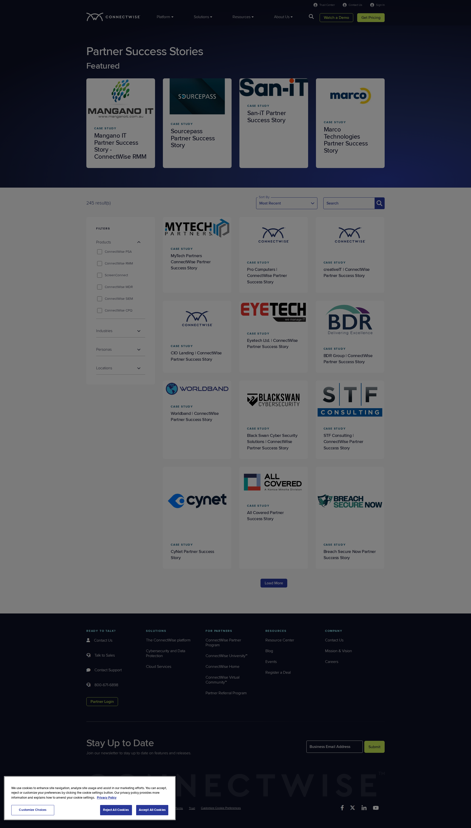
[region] (90, 798)
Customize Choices (32, 810)
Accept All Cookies (152, 810)
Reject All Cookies (116, 810)
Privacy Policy (107, 798)
